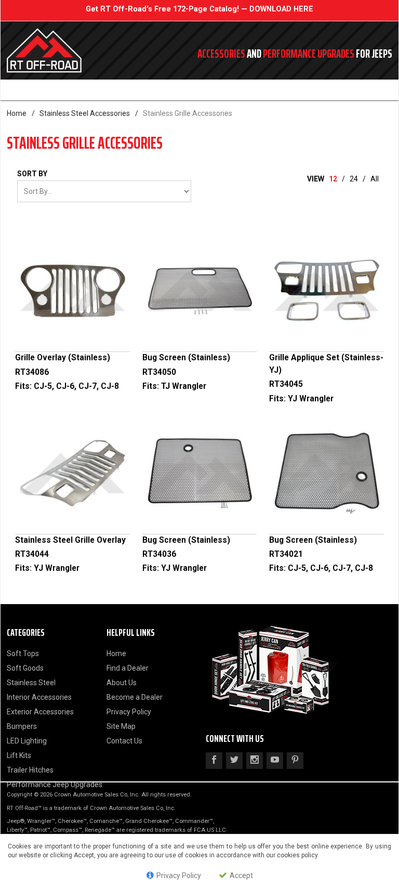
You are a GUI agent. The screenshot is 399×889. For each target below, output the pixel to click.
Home (16, 113)
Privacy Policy (129, 712)
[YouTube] (275, 760)
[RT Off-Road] (80, 50)
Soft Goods (25, 668)
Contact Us (124, 741)
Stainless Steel (31, 682)
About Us (122, 682)
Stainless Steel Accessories (84, 113)
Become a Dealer (135, 697)
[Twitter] (234, 760)
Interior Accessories (39, 697)
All (374, 179)
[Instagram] (254, 760)
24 (354, 179)
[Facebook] (214, 760)
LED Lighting (27, 741)
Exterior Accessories (40, 712)
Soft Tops (23, 653)
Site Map (121, 726)
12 (333, 179)
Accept (240, 875)
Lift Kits (19, 755)
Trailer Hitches (30, 770)
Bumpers (22, 726)
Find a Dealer (128, 668)
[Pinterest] (295, 760)
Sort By (32, 173)
